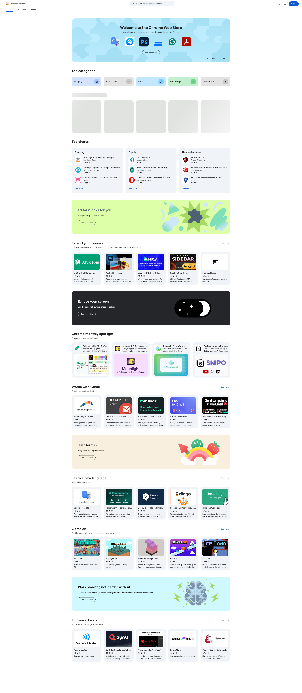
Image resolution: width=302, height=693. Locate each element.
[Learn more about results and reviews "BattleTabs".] (79, 561)
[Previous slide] (208, 58)
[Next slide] (219, 58)
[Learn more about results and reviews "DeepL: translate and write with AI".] (144, 511)
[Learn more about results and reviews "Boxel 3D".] (176, 561)
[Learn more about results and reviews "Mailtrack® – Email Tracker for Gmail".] (144, 419)
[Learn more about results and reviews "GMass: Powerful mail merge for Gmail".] (208, 419)
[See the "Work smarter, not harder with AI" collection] (87, 600)
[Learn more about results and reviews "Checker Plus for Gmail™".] (112, 419)
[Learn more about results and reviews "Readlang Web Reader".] (208, 511)
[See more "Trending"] (79, 188)
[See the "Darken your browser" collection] (87, 314)
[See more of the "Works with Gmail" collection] (225, 387)
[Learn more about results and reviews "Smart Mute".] (176, 653)
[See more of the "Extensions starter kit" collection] (151, 52)
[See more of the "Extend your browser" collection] (225, 243)
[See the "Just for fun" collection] (87, 458)
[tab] (9, 10)
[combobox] (155, 3)
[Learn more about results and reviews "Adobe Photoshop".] (112, 276)
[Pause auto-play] (224, 58)
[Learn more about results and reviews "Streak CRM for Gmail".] (176, 419)
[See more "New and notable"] (186, 188)
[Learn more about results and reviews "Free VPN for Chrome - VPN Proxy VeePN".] (143, 172)
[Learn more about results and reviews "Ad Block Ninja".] (197, 162)
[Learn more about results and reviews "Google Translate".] (79, 511)
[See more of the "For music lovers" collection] (225, 620)
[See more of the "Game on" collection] (225, 529)
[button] (284, 4)
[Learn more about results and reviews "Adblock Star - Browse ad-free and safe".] (197, 172)
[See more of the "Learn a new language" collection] (225, 478)
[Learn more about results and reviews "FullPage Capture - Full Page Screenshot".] (89, 172)
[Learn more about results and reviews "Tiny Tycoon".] (112, 561)
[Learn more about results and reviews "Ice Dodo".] (208, 561)
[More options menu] (279, 3)
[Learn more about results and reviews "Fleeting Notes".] (208, 276)
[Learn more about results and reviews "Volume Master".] (143, 162)
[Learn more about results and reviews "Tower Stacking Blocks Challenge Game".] (144, 561)
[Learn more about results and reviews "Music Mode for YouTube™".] (144, 653)
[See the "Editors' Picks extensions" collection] (87, 222)
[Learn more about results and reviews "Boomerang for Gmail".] (79, 419)
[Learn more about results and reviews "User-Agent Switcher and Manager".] (89, 162)
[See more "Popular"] (132, 188)
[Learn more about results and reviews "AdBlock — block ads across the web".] (143, 183)
